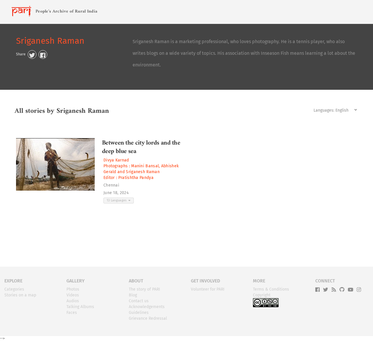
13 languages (117, 200)
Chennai (111, 185)
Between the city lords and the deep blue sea (141, 147)
